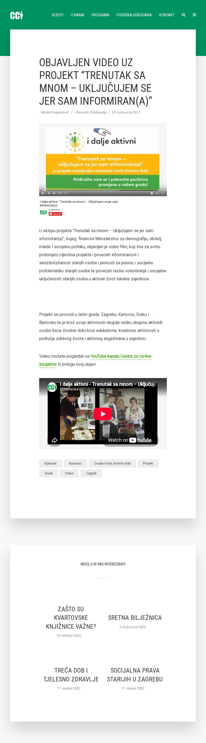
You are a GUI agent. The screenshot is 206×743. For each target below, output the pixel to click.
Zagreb (91, 473)
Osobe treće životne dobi (112, 463)
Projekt (148, 463)
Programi (100, 15)
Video (69, 473)
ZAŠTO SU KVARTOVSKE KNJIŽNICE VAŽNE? (71, 617)
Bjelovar (51, 463)
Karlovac (75, 463)
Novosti (82, 112)
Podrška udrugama (134, 15)
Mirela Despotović (55, 112)
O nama (77, 15)
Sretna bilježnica (135, 617)
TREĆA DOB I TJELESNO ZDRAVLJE (71, 675)
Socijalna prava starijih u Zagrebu (135, 675)
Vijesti (57, 15)
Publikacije (98, 112)
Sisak (49, 473)
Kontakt (166, 15)
